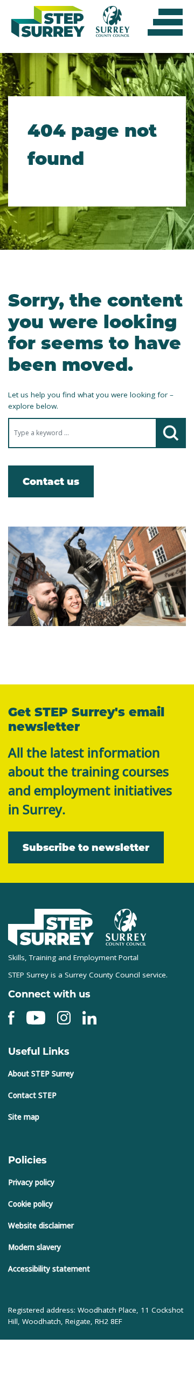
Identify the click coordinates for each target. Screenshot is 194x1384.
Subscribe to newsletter (76, 844)
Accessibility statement (49, 1266)
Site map (23, 1114)
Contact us (46, 479)
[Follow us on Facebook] (11, 1014)
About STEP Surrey (41, 1071)
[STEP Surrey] (51, 924)
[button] (165, 21)
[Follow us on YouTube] (35, 1014)
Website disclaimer (41, 1223)
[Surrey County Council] (126, 923)
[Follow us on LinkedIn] (89, 1014)
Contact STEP (32, 1092)
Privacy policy (31, 1180)
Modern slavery (34, 1244)
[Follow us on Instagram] (64, 1014)
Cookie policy (30, 1201)
